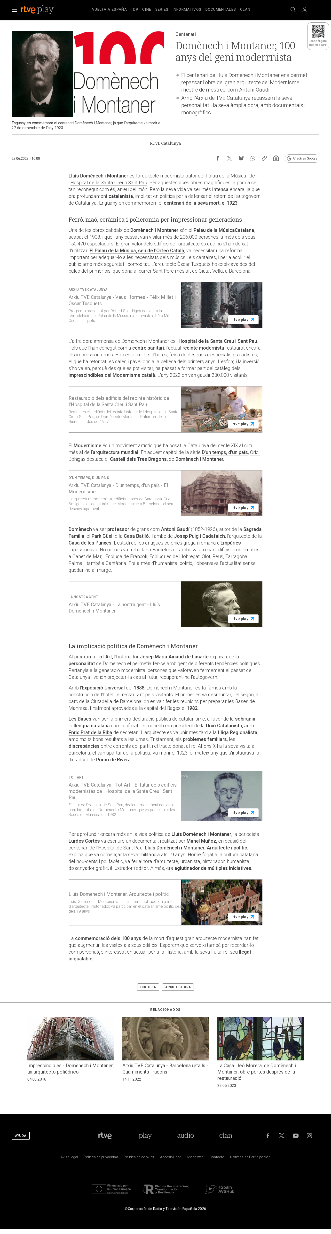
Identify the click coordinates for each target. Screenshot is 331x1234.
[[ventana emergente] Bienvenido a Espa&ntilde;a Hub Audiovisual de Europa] (220, 1195)
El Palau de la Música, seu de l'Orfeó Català (137, 250)
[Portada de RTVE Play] (37, 10)
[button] (14, 10)
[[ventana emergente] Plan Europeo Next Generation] (111, 1195)
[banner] (43, 10)
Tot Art (104, 657)
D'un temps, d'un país (225, 452)
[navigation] (171, 9)
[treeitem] (109, 10)
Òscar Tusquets (194, 264)
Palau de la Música (225, 176)
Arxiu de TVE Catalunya (224, 98)
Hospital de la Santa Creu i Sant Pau (109, 182)
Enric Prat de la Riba (90, 732)
